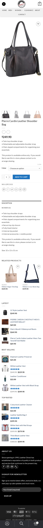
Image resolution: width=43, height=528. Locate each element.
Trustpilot (21, 508)
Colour (4, 168)
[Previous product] (8, 132)
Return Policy (18, 520)
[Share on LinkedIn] (24, 189)
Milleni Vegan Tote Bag (10, 287)
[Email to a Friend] (16, 189)
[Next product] (4, 132)
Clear (39, 164)
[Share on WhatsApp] (4, 189)
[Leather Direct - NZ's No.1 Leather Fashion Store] (21, 4)
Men (10, 10)
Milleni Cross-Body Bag (31, 287)
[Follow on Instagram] (8, 467)
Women (18, 10)
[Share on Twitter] (12, 189)
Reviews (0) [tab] (6, 208)
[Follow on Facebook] (4, 467)
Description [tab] (7, 203)
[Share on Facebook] (8, 189)
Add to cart (21, 177)
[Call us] (16, 467)
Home (4, 10)
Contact (22, 14)
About (37, 10)
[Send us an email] (12, 467)
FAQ (35, 520)
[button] (4, 4)
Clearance (28, 10)
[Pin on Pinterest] (20, 189)
